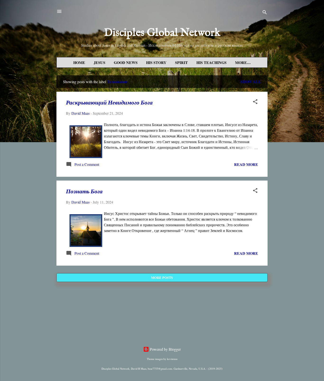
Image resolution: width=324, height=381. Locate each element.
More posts (162, 277)
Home (79, 62)
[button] (255, 102)
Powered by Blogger (165, 349)
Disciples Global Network (162, 33)
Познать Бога (84, 191)
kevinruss (172, 359)
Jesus (99, 62)
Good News (126, 62)
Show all (251, 81)
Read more (246, 164)
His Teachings (211, 62)
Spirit (181, 62)
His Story (156, 62)
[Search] (265, 13)
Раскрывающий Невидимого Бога (109, 103)
